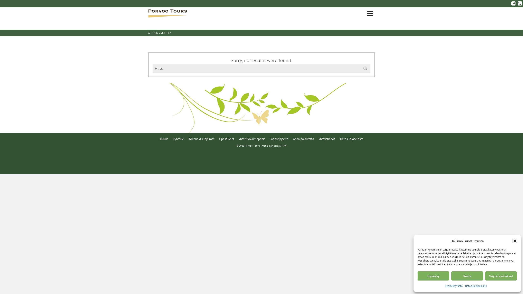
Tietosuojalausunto (476, 286)
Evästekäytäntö (454, 286)
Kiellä (467, 276)
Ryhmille (178, 139)
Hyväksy (433, 276)
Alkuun (164, 139)
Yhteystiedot (326, 139)
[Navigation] (370, 13)
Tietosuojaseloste (351, 139)
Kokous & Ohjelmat (201, 139)
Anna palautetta (303, 139)
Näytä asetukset (501, 276)
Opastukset (226, 139)
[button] (515, 241)
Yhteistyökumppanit (252, 139)
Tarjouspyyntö (278, 139)
